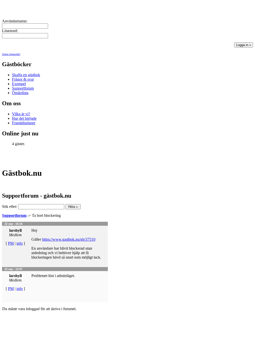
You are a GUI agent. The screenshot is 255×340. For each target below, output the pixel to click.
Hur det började (24, 118)
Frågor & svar (23, 79)
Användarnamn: (14, 21)
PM (11, 243)
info (19, 243)
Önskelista (20, 93)
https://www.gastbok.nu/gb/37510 (68, 239)
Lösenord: (10, 31)
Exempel (19, 84)
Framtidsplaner (23, 123)
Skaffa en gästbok (26, 75)
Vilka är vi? (21, 114)
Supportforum (23, 88)
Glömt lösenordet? (11, 54)
